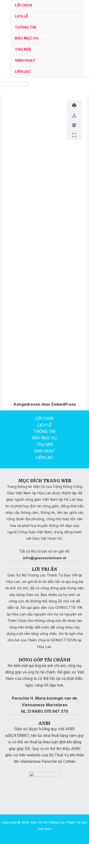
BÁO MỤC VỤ (27, 38)
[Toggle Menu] (74, 28)
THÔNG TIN (25, 27)
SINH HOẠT (25, 60)
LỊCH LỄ (21, 16)
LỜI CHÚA (23, 5)
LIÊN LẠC (23, 71)
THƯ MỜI (23, 49)
